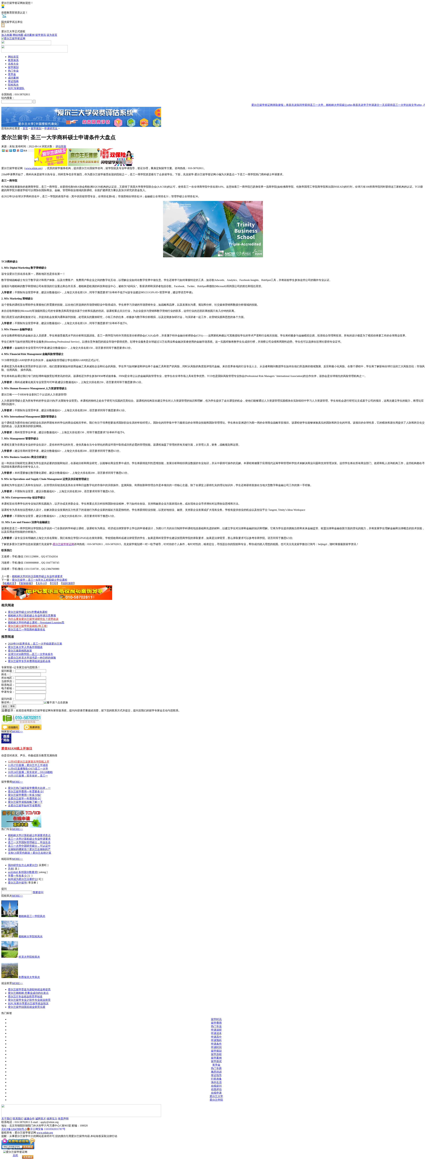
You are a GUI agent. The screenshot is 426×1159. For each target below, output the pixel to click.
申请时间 (216, 1047)
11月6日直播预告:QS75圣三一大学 (28, 768)
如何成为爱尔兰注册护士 (22, 879)
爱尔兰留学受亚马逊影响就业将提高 (29, 989)
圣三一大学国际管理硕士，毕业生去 (29, 842)
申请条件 (216, 1043)
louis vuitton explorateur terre (16, 108)
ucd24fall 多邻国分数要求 (22, 872)
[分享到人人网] (14, 150)
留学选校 (216, 1054)
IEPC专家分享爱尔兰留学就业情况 (28, 1003)
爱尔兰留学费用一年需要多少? (26, 791)
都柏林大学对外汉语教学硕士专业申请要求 (37, 576)
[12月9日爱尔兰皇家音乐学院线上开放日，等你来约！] (6, 742)
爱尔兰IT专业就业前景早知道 (25, 996)
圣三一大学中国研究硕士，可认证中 (29, 845)
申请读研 (216, 1029)
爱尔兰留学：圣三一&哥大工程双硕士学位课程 (39, 579)
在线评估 (216, 1089)
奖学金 (216, 1064)
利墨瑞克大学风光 (29, 977)
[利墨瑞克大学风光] (9, 977)
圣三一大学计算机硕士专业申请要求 (29, 838)
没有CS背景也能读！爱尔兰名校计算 (29, 852)
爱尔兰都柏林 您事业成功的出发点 (28, 993)
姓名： (5, 674)
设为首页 (52, 34)
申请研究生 (51, 128)
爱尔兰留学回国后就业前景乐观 (26, 1007)
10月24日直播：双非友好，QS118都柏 (30, 772)
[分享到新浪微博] (7, 150)
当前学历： (8, 681)
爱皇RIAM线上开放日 (16, 748)
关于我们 (6, 1118)
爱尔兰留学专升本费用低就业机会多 (29, 661)
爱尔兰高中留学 (17, 882)
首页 (25, 128)
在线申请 (216, 1092)
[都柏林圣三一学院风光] (9, 916)
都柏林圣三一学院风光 (32, 916)
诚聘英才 (40, 1118)
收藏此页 (9, 583)
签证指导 (216, 1075)
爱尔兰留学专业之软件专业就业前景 (29, 1000)
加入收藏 (6, 34)
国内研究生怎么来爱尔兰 (22, 865)
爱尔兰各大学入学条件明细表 (25, 647)
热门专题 (216, 1068)
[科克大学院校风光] (9, 956)
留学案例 (216, 1057)
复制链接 (26, 583)
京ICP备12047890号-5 (13, 1129)
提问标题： (8, 670)
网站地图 (18, 34)
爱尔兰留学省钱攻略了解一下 (25, 802)
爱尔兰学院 (216, 1099)
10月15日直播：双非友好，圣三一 (28, 775)
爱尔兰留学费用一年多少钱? (24, 795)
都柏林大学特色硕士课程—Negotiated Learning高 (36, 622)
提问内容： (8, 698)
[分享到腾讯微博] (10, 150)
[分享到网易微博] (18, 150)
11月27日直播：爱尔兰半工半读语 (28, 765)
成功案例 (29, 34)
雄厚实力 (52, 1118)
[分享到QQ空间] (3, 150)
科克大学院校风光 (29, 956)
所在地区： (8, 677)
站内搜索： (8, 97)
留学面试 (216, 1061)
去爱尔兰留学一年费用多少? (24, 798)
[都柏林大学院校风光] (9, 936)
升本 (10, 868)
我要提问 (38, 892)
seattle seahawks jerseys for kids (50, 108)
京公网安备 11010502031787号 (47, 1129)
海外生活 (216, 1082)
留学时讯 (216, 1019)
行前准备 (216, 1078)
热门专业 (216, 1026)
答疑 (63, 146)
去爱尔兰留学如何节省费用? (24, 805)
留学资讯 (40, 34)
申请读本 (216, 1033)
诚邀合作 (29, 1118)
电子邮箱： (8, 688)
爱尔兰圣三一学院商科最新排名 (26, 629)
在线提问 (216, 1085)
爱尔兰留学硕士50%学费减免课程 (27, 612)
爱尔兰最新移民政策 (20, 650)
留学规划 (36, 128)
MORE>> (17, 731)
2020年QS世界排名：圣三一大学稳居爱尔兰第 (35, 643)
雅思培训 (216, 1071)
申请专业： (8, 691)
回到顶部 (68, 583)
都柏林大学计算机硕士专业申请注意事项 (32, 615)
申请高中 (216, 1036)
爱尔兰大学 (216, 1096)
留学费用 (216, 1022)
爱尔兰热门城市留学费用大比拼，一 (29, 788)
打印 (54, 583)
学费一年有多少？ (18, 875)
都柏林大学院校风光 (31, 936)
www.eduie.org (33, 168)
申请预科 (216, 1040)
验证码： (6, 702)
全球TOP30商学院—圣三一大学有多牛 (30, 654)
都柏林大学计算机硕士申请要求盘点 (29, 835)
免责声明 (63, 1118)
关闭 (15, 1155)
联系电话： (8, 684)
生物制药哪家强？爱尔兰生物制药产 (29, 849)
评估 (58, 146)
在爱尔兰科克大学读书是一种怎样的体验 (32, 657)
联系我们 (18, 1118)
